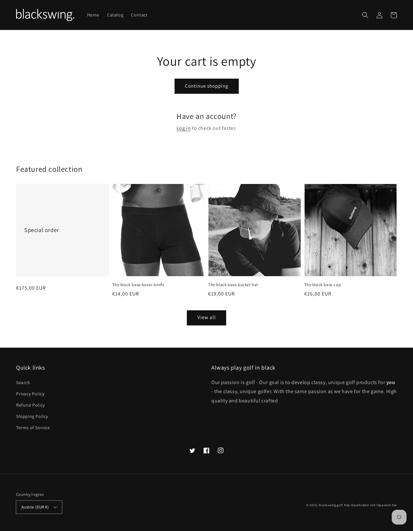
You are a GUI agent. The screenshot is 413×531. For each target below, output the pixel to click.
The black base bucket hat (233, 284)
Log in (183, 128)
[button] (365, 15)
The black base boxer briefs (138, 284)
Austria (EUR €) (35, 507)
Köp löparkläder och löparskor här (370, 505)
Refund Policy (30, 405)
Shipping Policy (32, 416)
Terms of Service (33, 427)
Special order (41, 230)
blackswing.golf (331, 505)
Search (23, 382)
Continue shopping (206, 86)
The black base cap (322, 284)
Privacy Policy (30, 394)
